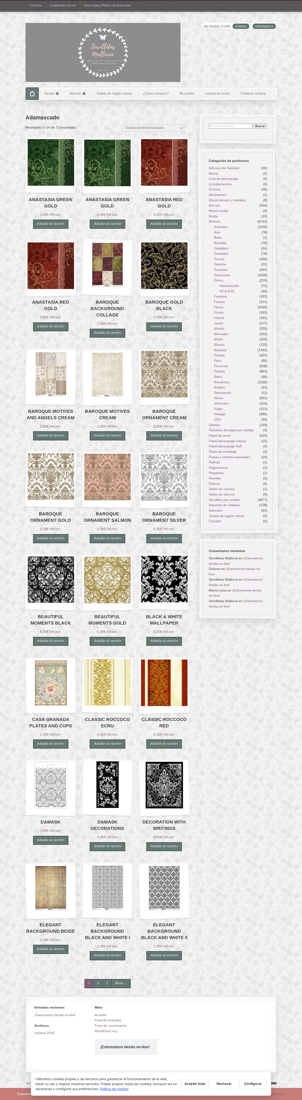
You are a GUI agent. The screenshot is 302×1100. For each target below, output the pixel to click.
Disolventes (217, 195)
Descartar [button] (277, 1094)
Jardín (218, 323)
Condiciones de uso (63, 5)
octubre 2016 (44, 1033)
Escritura (220, 270)
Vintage (219, 414)
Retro (218, 377)
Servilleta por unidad (224, 500)
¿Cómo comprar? (156, 93)
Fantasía (220, 296)
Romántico (222, 382)
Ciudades (221, 254)
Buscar (260, 126)
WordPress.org (106, 1031)
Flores (218, 307)
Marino (219, 329)
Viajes (218, 409)
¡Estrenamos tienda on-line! (55, 1015)
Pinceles (215, 478)
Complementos (220, 184)
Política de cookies (114, 1089)
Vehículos (221, 403)
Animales (221, 227)
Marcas (75, 93)
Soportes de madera (224, 505)
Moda (218, 339)
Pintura (214, 484)
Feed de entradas (108, 1020)
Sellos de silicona (221, 494)
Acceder (101, 1015)
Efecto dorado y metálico (227, 200)
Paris (218, 360)
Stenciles (215, 510)
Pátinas (214, 462)
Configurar (253, 1084)
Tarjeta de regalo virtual (113, 93)
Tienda (49, 93)
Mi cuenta (187, 93)
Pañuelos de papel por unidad (231, 430)
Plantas (219, 371)
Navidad (220, 350)
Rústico (219, 387)
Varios (218, 398)
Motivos (214, 222)
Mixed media (218, 211)
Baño (218, 238)
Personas (221, 366)
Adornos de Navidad (224, 168)
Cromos (214, 189)
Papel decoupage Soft (225, 446)
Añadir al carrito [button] (50, 224)
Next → (121, 983)
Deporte (220, 264)
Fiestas (219, 302)
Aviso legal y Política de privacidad (107, 5)
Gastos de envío (217, 93)
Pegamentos (218, 468)
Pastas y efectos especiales (229, 457)
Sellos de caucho (221, 489)
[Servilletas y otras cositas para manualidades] (102, 52)
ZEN (217, 419)
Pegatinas (216, 473)
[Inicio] (32, 93)
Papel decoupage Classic (227, 441)
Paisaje (219, 355)
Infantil (219, 318)
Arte (217, 232)
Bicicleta (220, 243)
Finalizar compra (253, 93)
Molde (213, 216)
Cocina (219, 259)
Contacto (35, 5)
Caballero (221, 248)
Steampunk (222, 393)
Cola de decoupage (223, 179)
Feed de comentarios (110, 1025)
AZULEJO (226, 291)
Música (219, 344)
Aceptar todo (195, 1084)
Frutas (219, 313)
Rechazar (224, 1084)
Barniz (213, 173)
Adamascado (229, 286)
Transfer (215, 521)
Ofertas (214, 425)
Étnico (218, 280)
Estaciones (222, 275)
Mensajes (221, 334)
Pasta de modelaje (222, 451)
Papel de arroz (220, 435)
